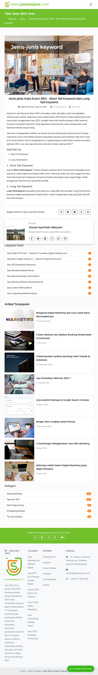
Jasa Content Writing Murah (19, 288)
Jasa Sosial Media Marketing (33, 606)
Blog (23, 19)
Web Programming (15, 505)
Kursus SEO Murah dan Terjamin (33, 593)
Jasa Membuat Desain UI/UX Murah (23, 276)
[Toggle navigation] (90, 4)
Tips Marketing (49, 579)
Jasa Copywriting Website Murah (22, 293)
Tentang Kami (49, 557)
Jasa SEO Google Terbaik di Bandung (60, 671)
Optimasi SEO (41, 107)
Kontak (46, 585)
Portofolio (47, 574)
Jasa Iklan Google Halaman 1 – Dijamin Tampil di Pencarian (34, 259)
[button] (61, 212)
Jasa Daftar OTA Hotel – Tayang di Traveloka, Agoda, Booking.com (37, 253)
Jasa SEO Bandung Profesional (21, 265)
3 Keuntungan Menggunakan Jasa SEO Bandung (62, 443)
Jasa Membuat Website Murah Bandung (25, 282)
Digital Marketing (27, 107)
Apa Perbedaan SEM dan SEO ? (53, 378)
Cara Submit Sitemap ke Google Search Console (62, 400)
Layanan (47, 562)
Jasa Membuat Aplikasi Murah (20, 270)
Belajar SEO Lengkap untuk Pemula (55, 421)
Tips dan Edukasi (14, 517)
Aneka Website (50, 568)
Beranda (12, 19)
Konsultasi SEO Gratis (82, 669)
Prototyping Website (16, 511)
